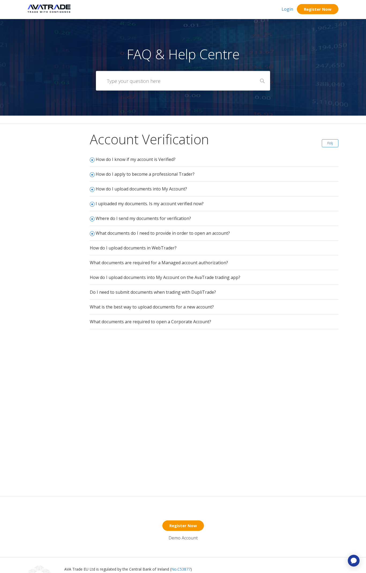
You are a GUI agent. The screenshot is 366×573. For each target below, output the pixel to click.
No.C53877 (181, 569)
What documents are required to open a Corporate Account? (150, 322)
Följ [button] (330, 143)
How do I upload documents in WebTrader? (133, 248)
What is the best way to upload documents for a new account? (152, 307)
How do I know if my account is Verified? (135, 159)
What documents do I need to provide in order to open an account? (163, 233)
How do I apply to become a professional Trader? (145, 174)
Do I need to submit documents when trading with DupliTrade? (153, 292)
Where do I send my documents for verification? (143, 218)
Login (287, 9)
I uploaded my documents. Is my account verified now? (150, 204)
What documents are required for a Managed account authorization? (159, 263)
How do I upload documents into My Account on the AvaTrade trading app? (165, 277)
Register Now (317, 9)
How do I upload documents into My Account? (141, 189)
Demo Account (183, 538)
